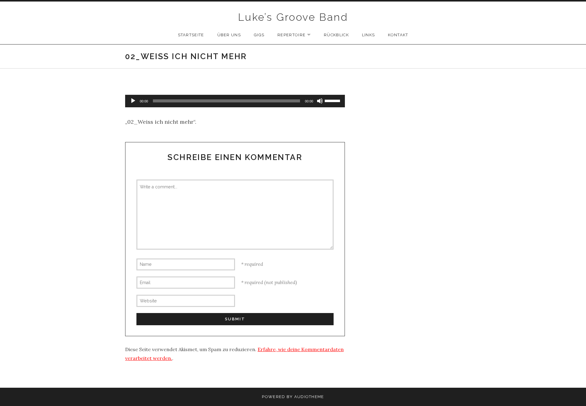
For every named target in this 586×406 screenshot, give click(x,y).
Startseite (191, 35)
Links (368, 35)
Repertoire (297, 35)
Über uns (229, 35)
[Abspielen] (133, 101)
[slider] (333, 100)
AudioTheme (309, 396)
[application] (235, 101)
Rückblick (336, 35)
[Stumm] (320, 101)
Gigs (259, 35)
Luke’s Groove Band (293, 17)
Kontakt (398, 35)
